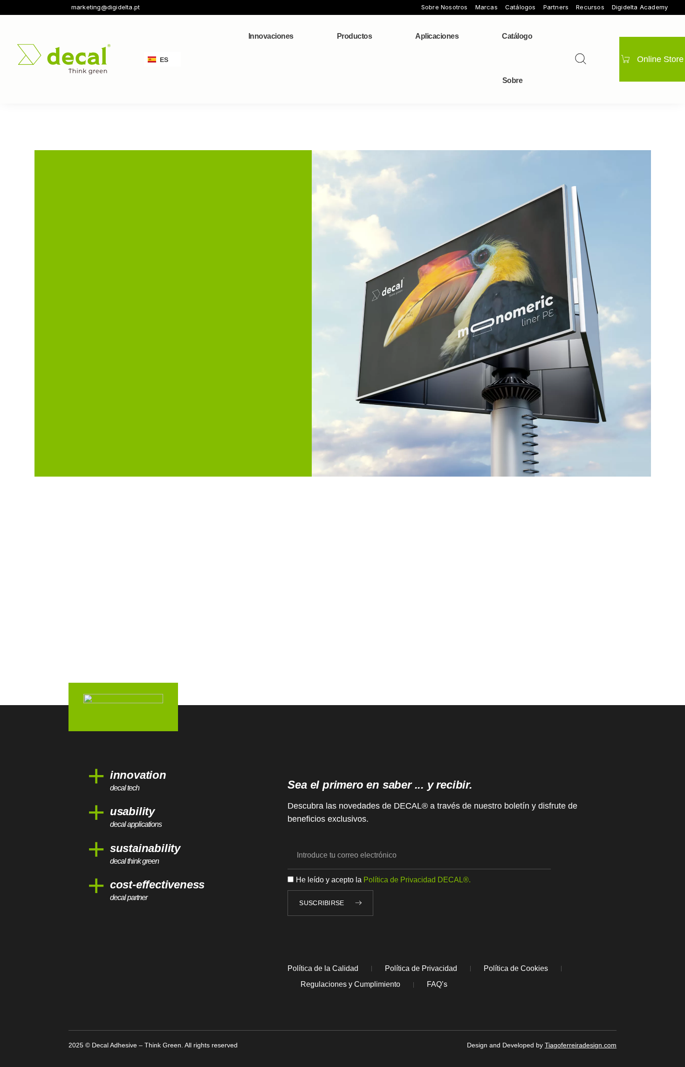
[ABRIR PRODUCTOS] (378, 36)
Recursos (590, 7)
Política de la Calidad (323, 968)
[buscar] (580, 58)
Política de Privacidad (421, 968)
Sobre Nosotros (444, 7)
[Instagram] (34, 7)
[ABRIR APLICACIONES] (464, 36)
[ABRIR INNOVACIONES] (299, 36)
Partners (556, 7)
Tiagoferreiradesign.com (580, 1045)
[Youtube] (47, 7)
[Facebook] (21, 7)
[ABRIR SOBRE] (528, 80)
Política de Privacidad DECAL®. (417, 880)
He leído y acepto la (383, 880)
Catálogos (520, 7)
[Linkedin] (60, 7)
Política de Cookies (516, 968)
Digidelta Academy (640, 7)
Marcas (486, 7)
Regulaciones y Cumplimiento (350, 984)
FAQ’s (437, 984)
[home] (63, 59)
